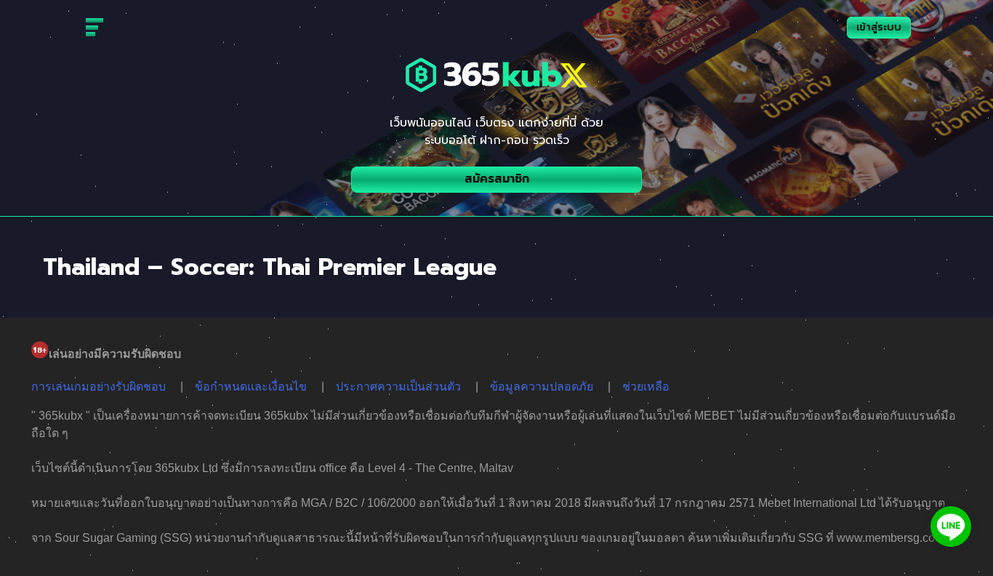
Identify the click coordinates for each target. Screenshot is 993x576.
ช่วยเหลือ (646, 386)
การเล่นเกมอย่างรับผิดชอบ (98, 386)
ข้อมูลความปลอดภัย (541, 386)
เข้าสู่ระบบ (878, 27)
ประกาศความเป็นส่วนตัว (398, 386)
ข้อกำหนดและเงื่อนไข (251, 386)
